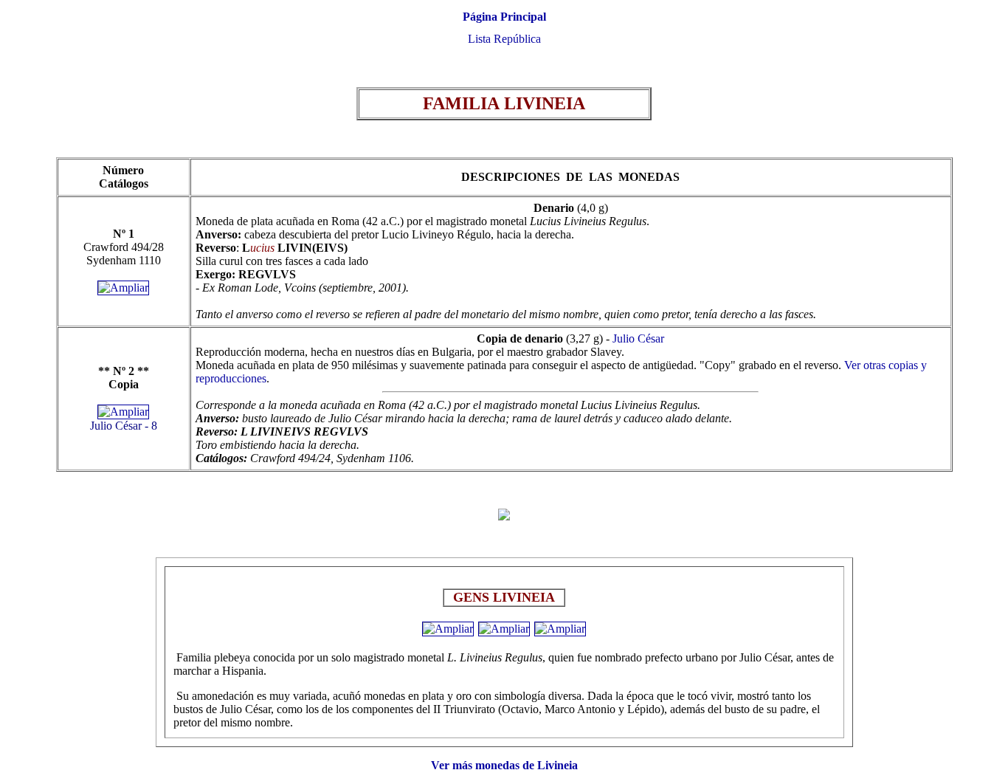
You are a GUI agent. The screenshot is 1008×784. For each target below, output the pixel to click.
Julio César (638, 338)
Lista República (504, 38)
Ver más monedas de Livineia (504, 765)
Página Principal (504, 16)
